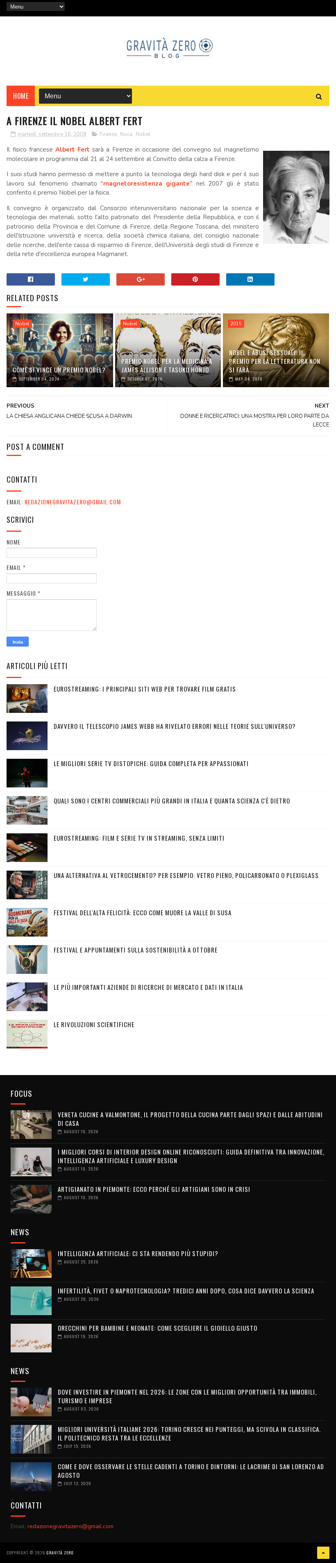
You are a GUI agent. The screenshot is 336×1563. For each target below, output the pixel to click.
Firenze (108, 134)
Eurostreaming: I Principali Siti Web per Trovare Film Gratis (145, 688)
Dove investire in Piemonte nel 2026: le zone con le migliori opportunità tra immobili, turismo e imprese (187, 1396)
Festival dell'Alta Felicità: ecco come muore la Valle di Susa (143, 912)
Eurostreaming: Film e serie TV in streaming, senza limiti (139, 837)
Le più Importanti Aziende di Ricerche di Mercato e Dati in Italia (148, 986)
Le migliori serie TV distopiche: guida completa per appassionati (151, 763)
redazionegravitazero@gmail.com (73, 501)
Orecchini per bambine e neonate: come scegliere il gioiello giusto (157, 1327)
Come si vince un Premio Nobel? (59, 369)
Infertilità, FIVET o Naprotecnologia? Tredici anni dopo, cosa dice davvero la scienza (186, 1290)
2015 (236, 323)
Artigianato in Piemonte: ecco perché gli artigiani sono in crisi (154, 1188)
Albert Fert (72, 149)
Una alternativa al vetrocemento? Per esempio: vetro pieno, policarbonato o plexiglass (186, 875)
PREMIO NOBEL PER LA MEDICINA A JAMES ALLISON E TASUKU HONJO (166, 365)
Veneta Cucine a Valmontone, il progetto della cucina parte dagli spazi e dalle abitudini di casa (190, 1118)
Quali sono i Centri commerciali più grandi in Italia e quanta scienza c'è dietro (172, 800)
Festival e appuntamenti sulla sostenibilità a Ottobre (136, 949)
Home (20, 96)
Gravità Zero (59, 1552)
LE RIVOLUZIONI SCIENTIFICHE (94, 1024)
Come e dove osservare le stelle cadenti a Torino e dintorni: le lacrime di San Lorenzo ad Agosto (191, 1470)
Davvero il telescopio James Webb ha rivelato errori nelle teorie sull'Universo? (175, 725)
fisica (126, 134)
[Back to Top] (323, 1553)
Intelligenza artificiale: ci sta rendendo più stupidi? (138, 1253)
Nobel (143, 134)
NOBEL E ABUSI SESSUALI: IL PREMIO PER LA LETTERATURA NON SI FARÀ (274, 361)
